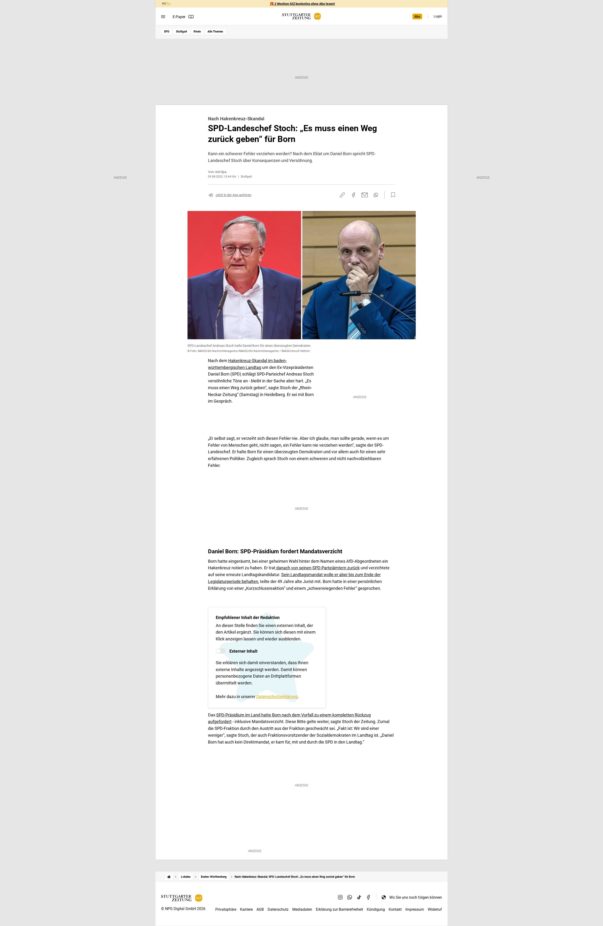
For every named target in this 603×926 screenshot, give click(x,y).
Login (438, 16)
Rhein (197, 31)
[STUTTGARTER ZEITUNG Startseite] (301, 16)
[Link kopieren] (342, 195)
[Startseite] (169, 876)
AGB (260, 909)
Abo (417, 16)
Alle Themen (215, 31)
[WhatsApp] (350, 897)
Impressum (414, 909)
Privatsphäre (225, 909)
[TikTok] (359, 897)
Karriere (246, 909)
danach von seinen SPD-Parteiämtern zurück (317, 567)
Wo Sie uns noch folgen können (415, 897)
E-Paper (179, 17)
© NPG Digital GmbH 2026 (183, 908)
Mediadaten (302, 909)
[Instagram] (340, 897)
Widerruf (435, 909)
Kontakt (395, 909)
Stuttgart (181, 31)
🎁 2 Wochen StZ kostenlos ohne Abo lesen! (302, 4)
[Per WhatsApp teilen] (375, 195)
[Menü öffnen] (163, 16)
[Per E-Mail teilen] (364, 195)
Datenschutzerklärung (277, 696)
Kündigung (376, 909)
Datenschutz (278, 909)
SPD (166, 31)
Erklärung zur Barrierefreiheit (339, 909)
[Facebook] (368, 897)
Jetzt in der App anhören (233, 195)
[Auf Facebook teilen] (353, 195)
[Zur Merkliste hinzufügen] (391, 195)
